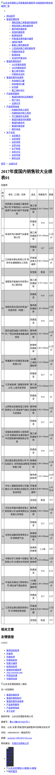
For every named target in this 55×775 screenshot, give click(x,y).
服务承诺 (16, 129)
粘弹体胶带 (17, 35)
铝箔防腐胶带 (18, 32)
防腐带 (9, 654)
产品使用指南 (12, 106)
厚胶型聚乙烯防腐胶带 (22, 26)
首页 (3, 164)
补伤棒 (15, 87)
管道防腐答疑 (18, 126)
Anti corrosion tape (14, 672)
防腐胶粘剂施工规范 (21, 113)
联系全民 (16, 158)
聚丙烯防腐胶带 (19, 29)
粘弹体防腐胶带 (13, 670)
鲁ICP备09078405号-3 (20, 722)
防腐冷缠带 (11, 663)
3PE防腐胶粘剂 (19, 68)
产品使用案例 (12, 94)
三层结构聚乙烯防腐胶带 (23, 48)
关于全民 (10, 132)
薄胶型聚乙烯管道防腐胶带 (24, 22)
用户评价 (16, 100)
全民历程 (16, 155)
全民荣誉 (16, 139)
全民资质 (16, 142)
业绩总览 (16, 103)
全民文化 (16, 152)
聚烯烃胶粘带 (12, 650)
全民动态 (16, 145)
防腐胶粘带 (11, 660)
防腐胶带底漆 (18, 52)
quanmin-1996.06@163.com (19, 738)
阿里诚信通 (11, 675)
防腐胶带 (10, 657)
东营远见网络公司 (20, 743)
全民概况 (16, 136)
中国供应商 (11, 679)
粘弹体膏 (16, 55)
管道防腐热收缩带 (14, 77)
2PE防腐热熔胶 (19, 64)
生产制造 (16, 149)
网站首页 (10, 16)
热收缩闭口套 (18, 84)
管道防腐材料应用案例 (22, 97)
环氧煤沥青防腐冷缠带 (22, 39)
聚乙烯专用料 (18, 71)
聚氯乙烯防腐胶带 (20, 45)
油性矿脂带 (17, 42)
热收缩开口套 (18, 81)
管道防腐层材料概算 (21, 119)
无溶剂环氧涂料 (19, 58)
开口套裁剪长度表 (20, 116)
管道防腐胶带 (12, 19)
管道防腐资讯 (18, 123)
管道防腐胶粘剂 (13, 61)
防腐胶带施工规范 (20, 110)
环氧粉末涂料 (18, 74)
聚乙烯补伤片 (18, 90)
